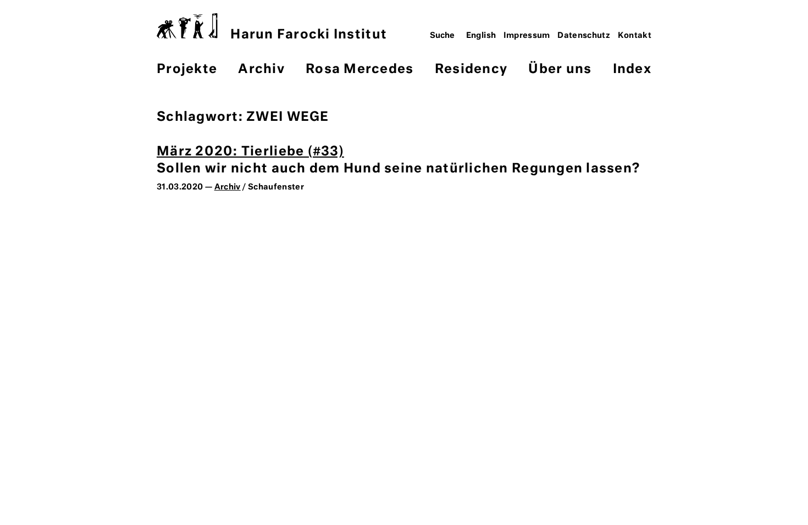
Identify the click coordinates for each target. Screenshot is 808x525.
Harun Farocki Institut (308, 35)
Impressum (526, 36)
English (481, 36)
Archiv (261, 69)
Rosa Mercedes (359, 69)
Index (632, 69)
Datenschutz (583, 36)
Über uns (559, 69)
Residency (471, 69)
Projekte (187, 69)
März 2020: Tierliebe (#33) (250, 152)
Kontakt (635, 36)
